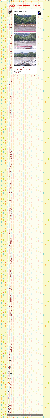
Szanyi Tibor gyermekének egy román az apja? (10, 238)
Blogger (30, 415)
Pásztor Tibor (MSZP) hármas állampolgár (10, 219)
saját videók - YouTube (9, 408)
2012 (9, 360)
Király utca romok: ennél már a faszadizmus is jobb (10, 117)
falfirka (28, 69)
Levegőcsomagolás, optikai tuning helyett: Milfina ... (10, 41)
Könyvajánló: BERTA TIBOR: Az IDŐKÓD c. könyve (10, 110)
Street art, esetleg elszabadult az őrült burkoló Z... (10, 273)
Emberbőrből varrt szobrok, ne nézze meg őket (10, 264)
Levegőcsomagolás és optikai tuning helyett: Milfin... (10, 45)
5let (8, 393)
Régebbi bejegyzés (33, 75)
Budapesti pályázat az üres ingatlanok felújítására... (10, 286)
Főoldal (25, 75)
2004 (9, 367)
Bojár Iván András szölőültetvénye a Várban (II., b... (10, 73)
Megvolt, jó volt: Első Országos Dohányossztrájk (10, 335)
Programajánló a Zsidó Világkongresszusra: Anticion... (10, 311)
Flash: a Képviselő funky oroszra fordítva (10, 234)
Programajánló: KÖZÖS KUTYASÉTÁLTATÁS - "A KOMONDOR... (10, 352)
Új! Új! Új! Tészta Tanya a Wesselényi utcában (10, 96)
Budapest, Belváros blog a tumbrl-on (10, 388)
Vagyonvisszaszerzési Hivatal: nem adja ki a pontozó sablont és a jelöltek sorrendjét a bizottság (10, 379)
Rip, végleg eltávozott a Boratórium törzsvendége (10, 99)
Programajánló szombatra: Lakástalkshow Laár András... (10, 160)
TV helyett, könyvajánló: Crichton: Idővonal (10, 34)
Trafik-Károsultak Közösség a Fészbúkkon (10, 319)
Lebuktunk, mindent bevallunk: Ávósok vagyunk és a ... (10, 250)
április (10, 357)
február (10, 358)
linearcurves (25, 415)
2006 (9, 365)
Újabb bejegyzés (16, 75)
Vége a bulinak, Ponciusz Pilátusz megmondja (10, 280)
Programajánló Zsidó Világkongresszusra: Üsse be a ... (10, 304)
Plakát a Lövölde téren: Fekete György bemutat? (10, 64)
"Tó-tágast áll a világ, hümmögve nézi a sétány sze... (10, 174)
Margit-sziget (32, 69)
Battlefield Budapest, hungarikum (10, 314)
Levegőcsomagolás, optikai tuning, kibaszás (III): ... (10, 138)
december (10, 24)
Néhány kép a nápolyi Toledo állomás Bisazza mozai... (10, 148)
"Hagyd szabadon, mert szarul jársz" (10, 231)
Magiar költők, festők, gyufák (10, 155)
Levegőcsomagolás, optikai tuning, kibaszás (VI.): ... (10, 127)
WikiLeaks (9, 412)
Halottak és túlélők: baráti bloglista (10, 340)
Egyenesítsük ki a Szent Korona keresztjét (10, 253)
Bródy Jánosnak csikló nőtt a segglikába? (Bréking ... (10, 246)
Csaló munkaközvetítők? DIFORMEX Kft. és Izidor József (10, 198)
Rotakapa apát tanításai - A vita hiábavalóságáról (10, 405)
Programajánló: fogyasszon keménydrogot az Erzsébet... (10, 194)
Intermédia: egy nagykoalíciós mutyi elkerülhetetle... (10, 61)
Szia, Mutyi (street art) (10, 213)
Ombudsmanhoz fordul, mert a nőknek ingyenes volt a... (10, 102)
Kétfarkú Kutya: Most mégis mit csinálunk (10, 241)
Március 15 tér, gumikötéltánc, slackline (10, 57)
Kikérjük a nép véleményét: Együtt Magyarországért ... (10, 322)
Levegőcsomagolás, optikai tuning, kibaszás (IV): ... (10, 135)
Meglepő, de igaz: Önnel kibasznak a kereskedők (10, 145)
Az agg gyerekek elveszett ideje (10, 261)
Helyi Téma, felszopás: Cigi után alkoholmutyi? (10, 51)
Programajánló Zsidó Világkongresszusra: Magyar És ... (10, 308)
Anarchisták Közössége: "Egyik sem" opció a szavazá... (10, 92)
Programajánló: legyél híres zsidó (10, 70)
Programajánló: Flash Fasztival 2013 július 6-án (10, 68)
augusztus (10, 29)
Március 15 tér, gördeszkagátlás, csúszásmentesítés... (10, 328)
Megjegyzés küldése (17, 72)
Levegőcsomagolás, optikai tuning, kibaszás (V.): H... (10, 131)
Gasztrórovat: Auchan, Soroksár (10, 157)
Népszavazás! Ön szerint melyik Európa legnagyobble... (10, 222)
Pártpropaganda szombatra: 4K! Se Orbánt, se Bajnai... (10, 187)
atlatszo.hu (9, 377)
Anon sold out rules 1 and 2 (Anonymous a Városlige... (10, 85)
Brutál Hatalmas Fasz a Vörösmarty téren (10, 270)
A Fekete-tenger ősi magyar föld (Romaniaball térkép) (10, 297)
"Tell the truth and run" (10, 105)
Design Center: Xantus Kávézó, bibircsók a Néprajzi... (10, 113)
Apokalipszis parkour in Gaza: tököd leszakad (10, 54)
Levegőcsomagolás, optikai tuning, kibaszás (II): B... (10, 142)
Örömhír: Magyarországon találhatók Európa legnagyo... (10, 276)
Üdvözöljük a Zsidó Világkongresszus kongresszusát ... (10, 300)
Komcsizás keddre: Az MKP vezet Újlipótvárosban (10, 169)
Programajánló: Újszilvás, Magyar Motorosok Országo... (10, 348)
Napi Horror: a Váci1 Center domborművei (10, 243)
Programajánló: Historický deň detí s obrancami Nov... (10, 89)
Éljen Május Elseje (10, 346)
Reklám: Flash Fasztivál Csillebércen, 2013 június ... (10, 205)
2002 (9, 369)
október (10, 27)
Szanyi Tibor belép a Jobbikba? (10, 225)
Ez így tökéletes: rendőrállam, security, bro (10, 190)
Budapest (26, 69)
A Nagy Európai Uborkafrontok (10, 283)
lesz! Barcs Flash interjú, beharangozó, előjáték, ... (10, 202)
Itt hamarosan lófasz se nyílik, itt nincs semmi (10, 211)
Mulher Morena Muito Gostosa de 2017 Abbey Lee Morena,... (10, 395)
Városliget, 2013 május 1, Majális (10, 338)
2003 (9, 368)
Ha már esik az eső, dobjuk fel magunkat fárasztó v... (10, 316)
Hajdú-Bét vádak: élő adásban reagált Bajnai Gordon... (10, 183)
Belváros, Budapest (14, 4)
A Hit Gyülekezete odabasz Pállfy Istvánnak (10, 216)
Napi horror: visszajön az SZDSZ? (10, 229)
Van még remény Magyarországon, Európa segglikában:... (10, 290)
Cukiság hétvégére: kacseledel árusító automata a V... (10, 152)
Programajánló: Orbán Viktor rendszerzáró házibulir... (10, 82)
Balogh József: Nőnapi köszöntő (10, 355)
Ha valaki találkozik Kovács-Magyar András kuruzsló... (10, 37)
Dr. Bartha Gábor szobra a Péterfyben (10, 256)
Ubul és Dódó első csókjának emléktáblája (10, 267)
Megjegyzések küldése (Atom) (20, 76)
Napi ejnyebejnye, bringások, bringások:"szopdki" (10, 258)
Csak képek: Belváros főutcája (10, 76)
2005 (9, 366)
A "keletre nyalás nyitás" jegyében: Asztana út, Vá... (10, 163)
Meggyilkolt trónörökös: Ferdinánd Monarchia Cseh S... (10, 48)
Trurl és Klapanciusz (9, 19)
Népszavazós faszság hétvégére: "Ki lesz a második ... (10, 208)
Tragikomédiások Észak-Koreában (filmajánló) (10, 325)
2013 (9, 23)
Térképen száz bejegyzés (10, 227)
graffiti (30, 69)
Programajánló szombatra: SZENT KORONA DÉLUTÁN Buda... (10, 121)
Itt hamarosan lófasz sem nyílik (20, 67)
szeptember (10, 28)
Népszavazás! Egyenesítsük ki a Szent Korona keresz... (10, 180)
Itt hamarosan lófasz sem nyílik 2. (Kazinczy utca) (10, 107)
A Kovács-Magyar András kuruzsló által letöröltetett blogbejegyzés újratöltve (10, 400)
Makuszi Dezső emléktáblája (10, 167)
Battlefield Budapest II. (10, 171)
